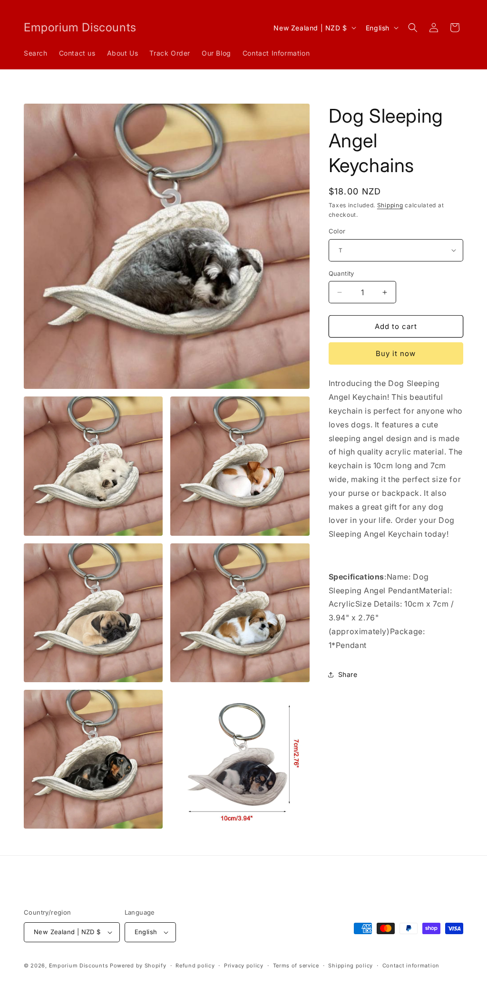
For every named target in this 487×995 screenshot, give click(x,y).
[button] (412, 27)
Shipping (390, 205)
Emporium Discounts (78, 965)
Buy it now (396, 353)
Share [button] (348, 674)
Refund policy (194, 965)
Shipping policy (350, 965)
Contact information (410, 965)
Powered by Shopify (138, 965)
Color (337, 231)
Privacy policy (243, 965)
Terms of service (296, 965)
